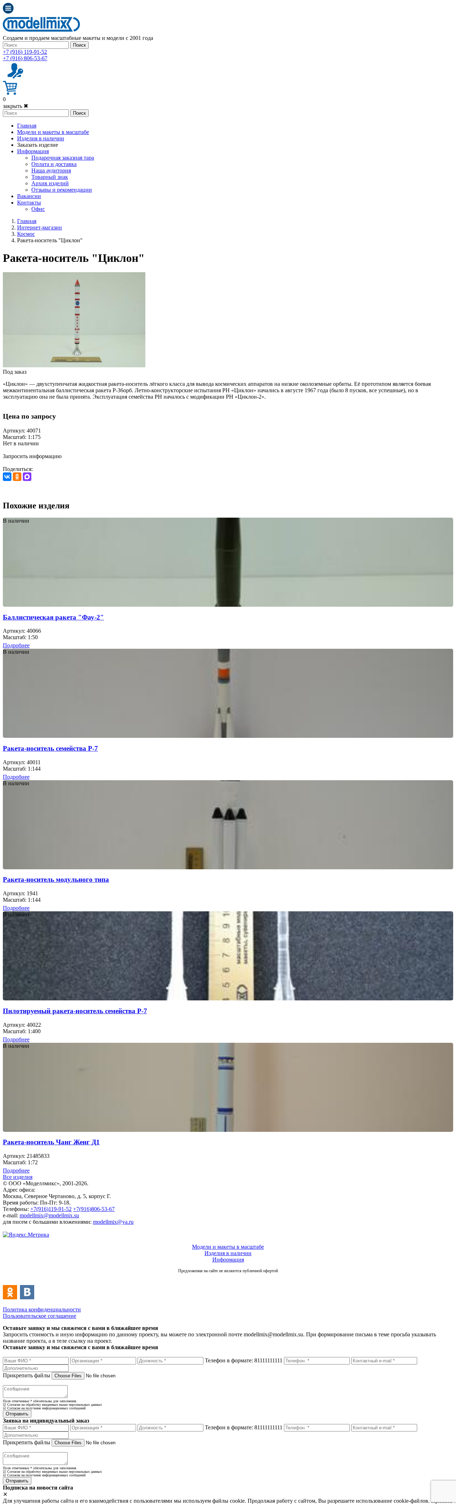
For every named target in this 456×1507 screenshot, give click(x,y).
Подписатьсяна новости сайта (228, 1278)
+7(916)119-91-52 (51, 1209)
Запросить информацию (32, 456)
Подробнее (16, 645)
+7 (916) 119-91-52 (25, 52)
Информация (33, 151)
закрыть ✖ (15, 106)
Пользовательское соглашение (39, 1316)
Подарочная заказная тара (62, 158)
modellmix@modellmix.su (49, 1215)
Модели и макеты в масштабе (53, 132)
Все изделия (17, 1177)
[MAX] (27, 476)
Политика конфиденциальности (42, 1309)
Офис (38, 209)
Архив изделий (50, 183)
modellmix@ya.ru (113, 1222)
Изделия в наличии (40, 138)
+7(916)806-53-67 (94, 1209)
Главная (26, 126)
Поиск (79, 45)
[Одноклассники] (17, 476)
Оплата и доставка (54, 164)
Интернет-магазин (39, 227)
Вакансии (29, 196)
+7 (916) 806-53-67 (25, 58)
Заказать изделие (37, 145)
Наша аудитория (51, 170)
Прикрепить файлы (26, 1375)
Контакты (29, 203)
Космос (26, 234)
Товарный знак (49, 177)
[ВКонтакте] (7, 476)
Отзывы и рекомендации (61, 190)
